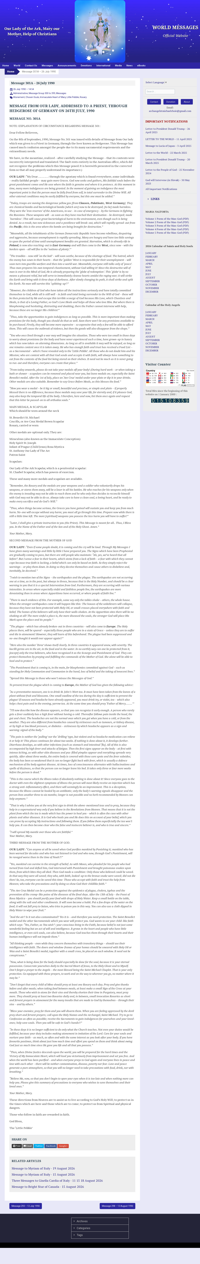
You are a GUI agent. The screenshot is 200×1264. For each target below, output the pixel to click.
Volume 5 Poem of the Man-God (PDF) (167, 232)
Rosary (83, 97)
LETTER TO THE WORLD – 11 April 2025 (168, 139)
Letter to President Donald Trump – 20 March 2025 (167, 161)
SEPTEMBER (152, 281)
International (103, 65)
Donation (170, 102)
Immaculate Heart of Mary (53, 97)
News (129, 65)
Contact (154, 102)
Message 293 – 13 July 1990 (26, 1206)
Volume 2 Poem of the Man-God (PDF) (167, 222)
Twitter (39, 1145)
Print (18, 1145)
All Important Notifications (161, 189)
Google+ (63, 1145)
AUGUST (150, 277)
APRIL (149, 263)
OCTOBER (151, 284)
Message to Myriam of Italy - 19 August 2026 (43, 1168)
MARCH (149, 260)
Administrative (20, 93)
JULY (148, 274)
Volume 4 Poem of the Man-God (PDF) (167, 229)
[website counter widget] (170, 400)
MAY (148, 267)
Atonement (19, 97)
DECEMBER (151, 291)
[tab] (170, 199)
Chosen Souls (32, 97)
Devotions (86, 65)
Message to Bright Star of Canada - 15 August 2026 (48, 1187)
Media (118, 65)
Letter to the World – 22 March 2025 (166, 152)
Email (29, 1145)
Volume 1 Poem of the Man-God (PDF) (167, 218)
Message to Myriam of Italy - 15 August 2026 (43, 1174)
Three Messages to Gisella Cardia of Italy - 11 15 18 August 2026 (57, 1180)
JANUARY (150, 253)
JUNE (148, 270)
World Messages (175, 27)
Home (5, 65)
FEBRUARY (151, 256)
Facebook (51, 1145)
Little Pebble (73, 97)
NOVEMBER (152, 288)
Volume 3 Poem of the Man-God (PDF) (167, 225)
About (187, 102)
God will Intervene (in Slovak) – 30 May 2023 (167, 181)
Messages (47, 65)
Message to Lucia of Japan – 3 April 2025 (168, 146)
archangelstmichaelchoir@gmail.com (170, 111)
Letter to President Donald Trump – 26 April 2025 (167, 130)
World (17, 65)
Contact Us (31, 65)
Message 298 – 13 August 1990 (117, 1206)
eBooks (141, 65)
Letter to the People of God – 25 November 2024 (169, 171)
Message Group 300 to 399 (42, 93)
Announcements (67, 65)
